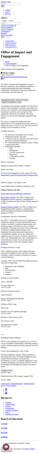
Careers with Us (10, 43)
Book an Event (10, 45)
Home (7, 61)
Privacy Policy (11, 386)
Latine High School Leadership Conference (16, 194)
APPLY (8, 10)
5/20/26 (4, 437)
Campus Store (10, 404)
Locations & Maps (11, 410)
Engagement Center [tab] (8, 100)
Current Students (11, 63)
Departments (9, 408)
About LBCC (10, 41)
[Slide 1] (2, 334)
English (4, 20)
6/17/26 (4, 432)
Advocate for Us (11, 47)
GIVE (7, 12)
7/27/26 (4, 424)
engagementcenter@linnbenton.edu (15, 77)
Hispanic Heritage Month (9, 207)
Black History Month (8, 197)
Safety (7, 412)
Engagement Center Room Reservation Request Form (19, 175)
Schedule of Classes (12, 414)
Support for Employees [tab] (9, 102)
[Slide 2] (3, 334)
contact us (4, 244)
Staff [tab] (19, 102)
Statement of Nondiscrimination (12, 384)
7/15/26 (4, 428)
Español (11, 20)
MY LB (8, 14)
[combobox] (4, 20)
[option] (11, 20)
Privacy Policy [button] (30, 449)
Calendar (8, 402)
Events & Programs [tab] (22, 100)
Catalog (8, 406)
